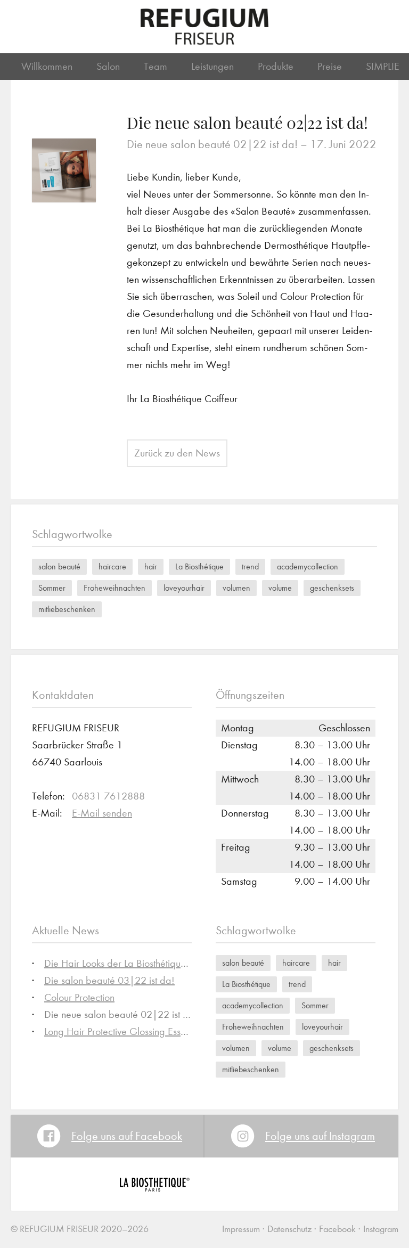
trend (250, 566)
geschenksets (332, 588)
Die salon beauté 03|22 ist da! (109, 980)
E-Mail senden (102, 813)
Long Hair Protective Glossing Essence (122, 1031)
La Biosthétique (199, 566)
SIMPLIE (382, 66)
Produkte (275, 66)
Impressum (241, 1229)
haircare (112, 566)
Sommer (52, 588)
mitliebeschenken (66, 609)
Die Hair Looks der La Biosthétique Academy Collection (158, 963)
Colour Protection (79, 997)
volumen (236, 588)
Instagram (380, 1229)
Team (155, 66)
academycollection (307, 566)
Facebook (337, 1229)
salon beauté (59, 566)
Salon (108, 66)
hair (150, 566)
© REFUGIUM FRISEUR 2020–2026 (80, 1229)
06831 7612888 (108, 796)
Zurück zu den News (177, 453)
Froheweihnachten (114, 588)
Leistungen (212, 66)
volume (280, 588)
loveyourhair (183, 588)
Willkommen (46, 66)
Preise (329, 66)
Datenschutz (289, 1229)
